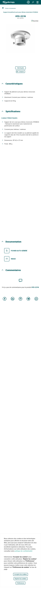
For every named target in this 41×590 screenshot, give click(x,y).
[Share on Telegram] (28, 299)
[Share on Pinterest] (20, 299)
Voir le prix (20, 68)
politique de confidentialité (23, 551)
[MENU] (37, 2)
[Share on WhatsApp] (36, 299)
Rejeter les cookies (20, 579)
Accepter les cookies (20, 574)
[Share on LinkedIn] (12, 299)
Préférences (20, 583)
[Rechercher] (33, 2)
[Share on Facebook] (4, 299)
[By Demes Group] (8, 2)
